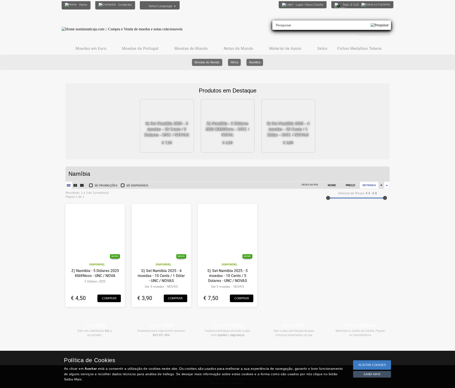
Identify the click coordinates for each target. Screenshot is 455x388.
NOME (332, 185)
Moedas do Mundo (207, 62)
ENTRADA (369, 185)
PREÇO (350, 185)
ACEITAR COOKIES (372, 365)
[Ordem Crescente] (381, 185)
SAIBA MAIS (372, 374)
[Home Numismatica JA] (122, 25)
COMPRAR (109, 298)
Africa (234, 62)
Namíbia (254, 62)
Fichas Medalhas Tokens (359, 48)
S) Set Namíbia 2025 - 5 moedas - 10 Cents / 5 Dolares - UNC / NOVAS (227, 275)
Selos (322, 48)
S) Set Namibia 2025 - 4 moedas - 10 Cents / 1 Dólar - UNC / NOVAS (161, 275)
